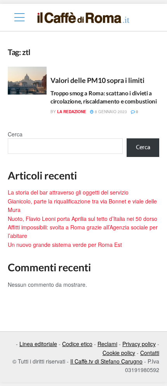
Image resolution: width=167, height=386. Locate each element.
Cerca (15, 134)
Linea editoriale (38, 344)
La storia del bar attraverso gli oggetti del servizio (68, 192)
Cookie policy (119, 353)
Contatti (149, 353)
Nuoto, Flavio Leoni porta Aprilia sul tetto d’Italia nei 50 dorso (82, 218)
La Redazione (71, 111)
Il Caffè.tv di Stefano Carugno (106, 361)
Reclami (107, 344)
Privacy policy (139, 344)
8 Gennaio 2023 (110, 111)
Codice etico (77, 344)
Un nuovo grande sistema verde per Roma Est (65, 244)
